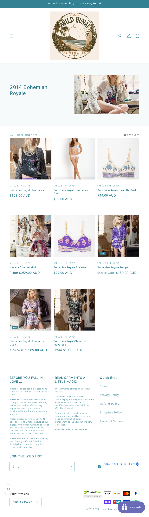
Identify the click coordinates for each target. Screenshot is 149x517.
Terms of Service (111, 421)
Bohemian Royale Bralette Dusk (117, 190)
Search (105, 386)
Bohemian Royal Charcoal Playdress (70, 343)
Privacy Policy (109, 395)
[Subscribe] (70, 466)
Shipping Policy (111, 412)
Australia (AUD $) (23, 501)
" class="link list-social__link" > (121, 463)
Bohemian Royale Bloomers (27, 190)
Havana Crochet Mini (23, 267)
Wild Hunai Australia (106, 509)
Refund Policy (109, 403)
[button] (11, 36)
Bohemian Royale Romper (113, 267)
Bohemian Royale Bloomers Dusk (71, 192)
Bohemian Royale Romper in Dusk (27, 343)
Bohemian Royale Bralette (70, 267)
